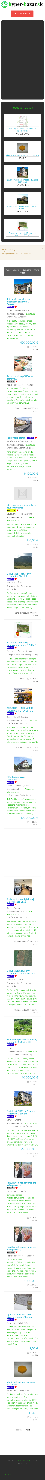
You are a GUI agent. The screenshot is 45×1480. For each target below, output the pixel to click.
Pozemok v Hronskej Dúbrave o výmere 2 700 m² (22, 234)
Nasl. (28, 1430)
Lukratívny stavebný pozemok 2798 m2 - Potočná (22, 130)
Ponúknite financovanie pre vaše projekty (21, 1184)
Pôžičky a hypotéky (15, 385)
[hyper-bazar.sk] (22, 4)
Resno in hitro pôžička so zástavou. (20, 377)
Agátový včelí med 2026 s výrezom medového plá (20, 1316)
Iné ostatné (11, 1191)
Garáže (10, 441)
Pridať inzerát (23, 14)
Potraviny (11, 1323)
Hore (9, 1474)
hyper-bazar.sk (24, 1460)
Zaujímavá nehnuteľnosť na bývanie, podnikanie (22, 181)
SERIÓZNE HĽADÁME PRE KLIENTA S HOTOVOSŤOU (20, 709)
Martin (20, 980)
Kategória (27, 270)
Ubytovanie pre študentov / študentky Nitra (21, 506)
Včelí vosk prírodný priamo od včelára (22, 155)
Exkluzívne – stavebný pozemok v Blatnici (19, 575)
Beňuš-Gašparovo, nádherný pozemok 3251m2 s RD (22, 1041)
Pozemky (11, 583)
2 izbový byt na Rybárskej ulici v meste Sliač (20, 900)
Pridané (23, 273)
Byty (9, 717)
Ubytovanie (12, 514)
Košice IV (31, 1256)
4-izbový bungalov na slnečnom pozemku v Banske (18, 302)
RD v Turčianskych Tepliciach (16, 778)
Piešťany (30, 385)
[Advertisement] (22, 59)
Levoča (23, 1191)
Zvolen (17, 908)
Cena (36, 270)
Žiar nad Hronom (25, 651)
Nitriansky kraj (26, 514)
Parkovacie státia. (16, 438)
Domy (9, 310)
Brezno (18, 1048)
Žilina (20, 583)
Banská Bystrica (22, 310)
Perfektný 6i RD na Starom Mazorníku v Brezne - (21, 1112)
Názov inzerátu (13, 270)
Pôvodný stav (31, 720)
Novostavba (30, 314)
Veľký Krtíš (22, 1323)
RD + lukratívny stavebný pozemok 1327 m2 (22, 207)
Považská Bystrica (24, 441)
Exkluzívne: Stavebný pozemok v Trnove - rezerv (21, 972)
